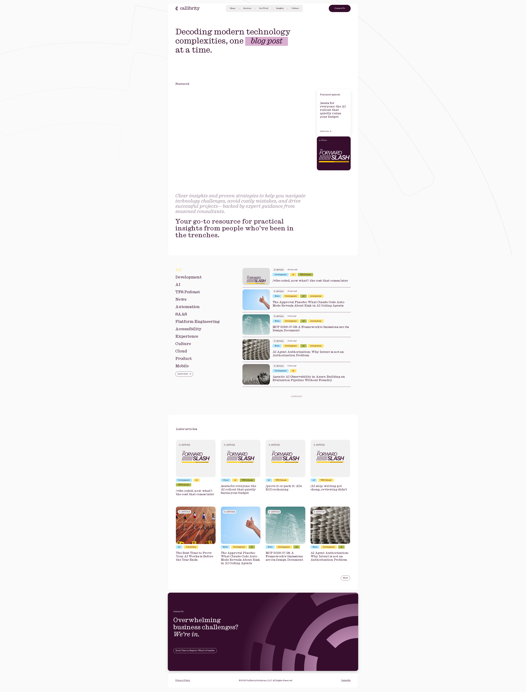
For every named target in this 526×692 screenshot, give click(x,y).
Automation (315, 296)
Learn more (183, 374)
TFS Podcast (305, 274)
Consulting (191, 547)
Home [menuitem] (232, 8)
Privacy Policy (182, 680)
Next (345, 578)
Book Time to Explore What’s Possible (195, 650)
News (277, 296)
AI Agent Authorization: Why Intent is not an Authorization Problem (308, 354)
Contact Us (340, 8)
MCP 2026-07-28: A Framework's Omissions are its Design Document (311, 329)
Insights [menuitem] (280, 8)
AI (293, 274)
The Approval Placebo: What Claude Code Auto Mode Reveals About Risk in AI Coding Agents (308, 304)
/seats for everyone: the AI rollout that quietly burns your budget (238, 489)
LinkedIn (346, 680)
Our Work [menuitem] (263, 8)
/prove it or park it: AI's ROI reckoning (284, 488)
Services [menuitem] (247, 8)
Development (280, 274)
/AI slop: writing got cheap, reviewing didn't (329, 488)
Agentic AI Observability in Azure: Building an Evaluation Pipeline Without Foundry (309, 378)
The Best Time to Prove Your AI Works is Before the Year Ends (194, 556)
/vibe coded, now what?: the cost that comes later (310, 280)
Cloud (225, 480)
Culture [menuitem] (295, 8)
